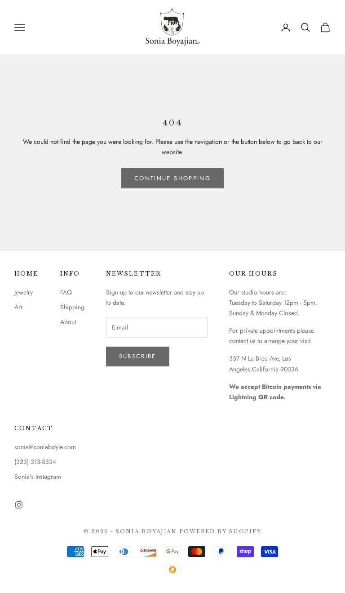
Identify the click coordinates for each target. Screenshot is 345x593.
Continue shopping (172, 178)
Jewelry (23, 292)
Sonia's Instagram (37, 476)
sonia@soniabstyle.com (45, 446)
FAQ (66, 292)
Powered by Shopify (220, 531)
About (68, 321)
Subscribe (137, 356)
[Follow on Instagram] (18, 504)
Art (18, 307)
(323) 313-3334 (35, 461)
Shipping (72, 307)
